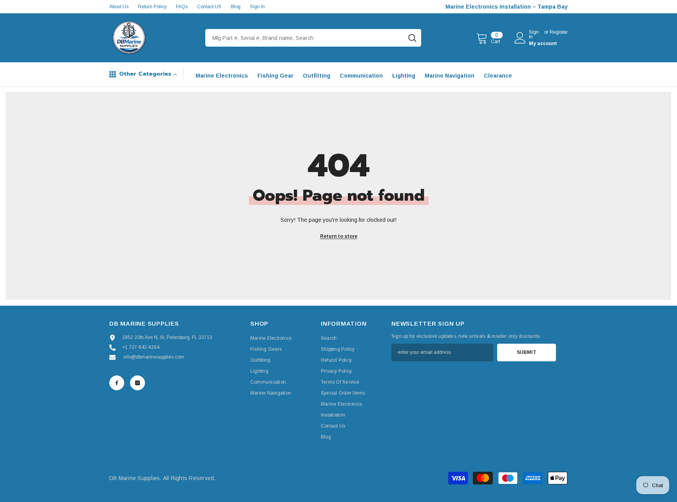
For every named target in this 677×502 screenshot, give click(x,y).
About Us (119, 6)
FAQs (182, 6)
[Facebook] (116, 382)
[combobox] (304, 38)
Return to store (338, 236)
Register (559, 32)
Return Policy (152, 6)
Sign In (257, 6)
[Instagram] (137, 382)
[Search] (313, 38)
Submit (526, 352)
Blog (236, 6)
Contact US (209, 6)
